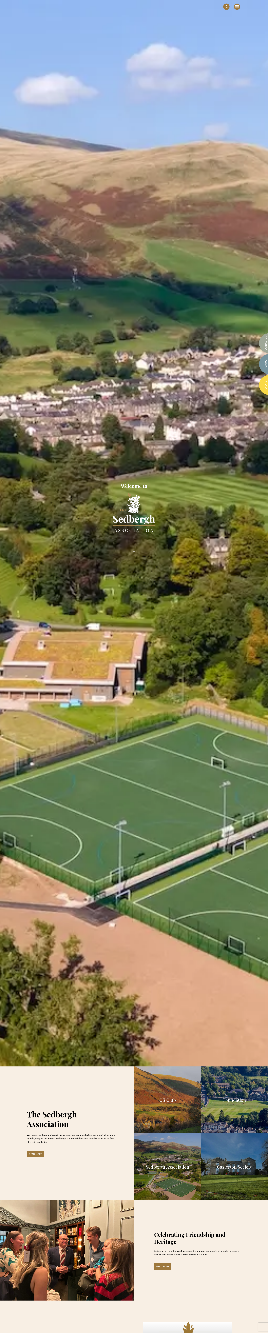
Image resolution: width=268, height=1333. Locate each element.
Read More (35, 1154)
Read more (162, 1267)
